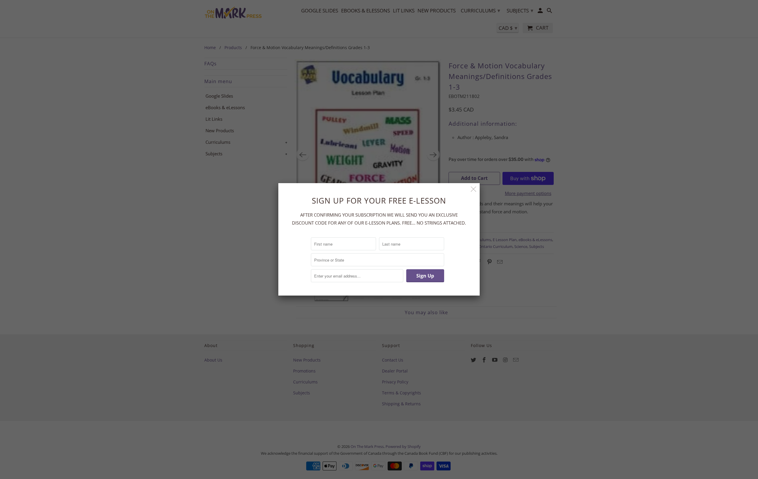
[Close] (473, 189)
